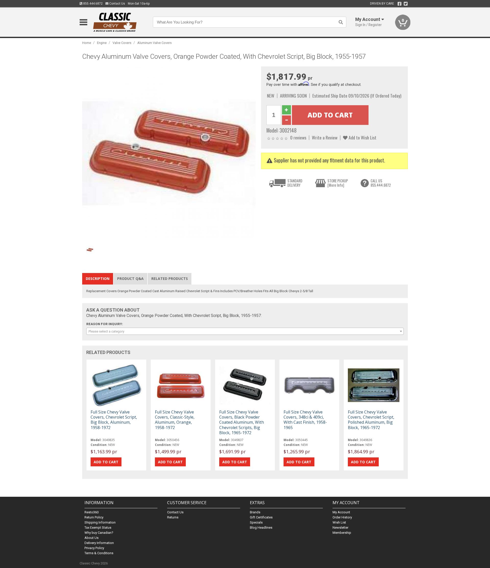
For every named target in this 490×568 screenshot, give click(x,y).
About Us (91, 538)
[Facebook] (399, 3)
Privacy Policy (94, 548)
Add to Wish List (362, 137)
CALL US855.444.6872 (381, 183)
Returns (172, 517)
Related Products (169, 278)
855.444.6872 (92, 3)
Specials (256, 522)
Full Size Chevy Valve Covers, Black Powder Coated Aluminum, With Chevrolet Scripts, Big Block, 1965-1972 (241, 422)
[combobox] (245, 331)
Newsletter (340, 527)
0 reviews (298, 137)
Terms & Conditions (98, 553)
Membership (342, 533)
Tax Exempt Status (97, 527)
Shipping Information (100, 522)
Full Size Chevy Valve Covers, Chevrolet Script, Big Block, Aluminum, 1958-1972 (114, 419)
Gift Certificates (261, 517)
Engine (102, 43)
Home (86, 43)
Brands (255, 512)
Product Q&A (130, 278)
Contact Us (116, 3)
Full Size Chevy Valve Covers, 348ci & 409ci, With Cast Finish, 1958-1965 (305, 419)
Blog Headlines (261, 527)
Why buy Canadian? (98, 533)
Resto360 (91, 512)
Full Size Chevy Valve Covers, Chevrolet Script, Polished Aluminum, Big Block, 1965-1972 (371, 419)
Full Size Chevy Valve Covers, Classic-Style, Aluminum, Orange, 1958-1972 (174, 419)
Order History (342, 517)
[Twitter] (406, 3)
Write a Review (324, 137)
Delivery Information (99, 543)
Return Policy (93, 517)
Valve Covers (122, 43)
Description (97, 278)
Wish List (339, 522)
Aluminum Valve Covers (154, 43)
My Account (341, 512)
